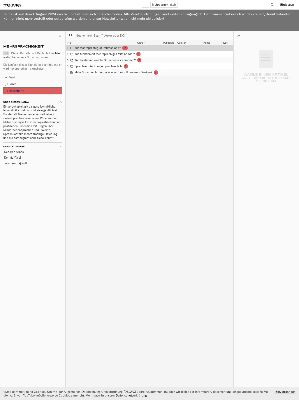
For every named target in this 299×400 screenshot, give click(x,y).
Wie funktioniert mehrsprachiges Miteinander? (104, 54)
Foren (12, 84)
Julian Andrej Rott (15, 163)
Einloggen (287, 5)
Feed (12, 77)
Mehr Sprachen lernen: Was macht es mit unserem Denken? (113, 72)
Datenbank (16, 91)
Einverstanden (285, 392)
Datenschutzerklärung (131, 395)
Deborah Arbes (14, 152)
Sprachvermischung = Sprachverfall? (98, 66)
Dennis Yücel (12, 157)
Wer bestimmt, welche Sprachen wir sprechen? (105, 60)
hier (57, 53)
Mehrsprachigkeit (164, 5)
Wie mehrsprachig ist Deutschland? (97, 48)
